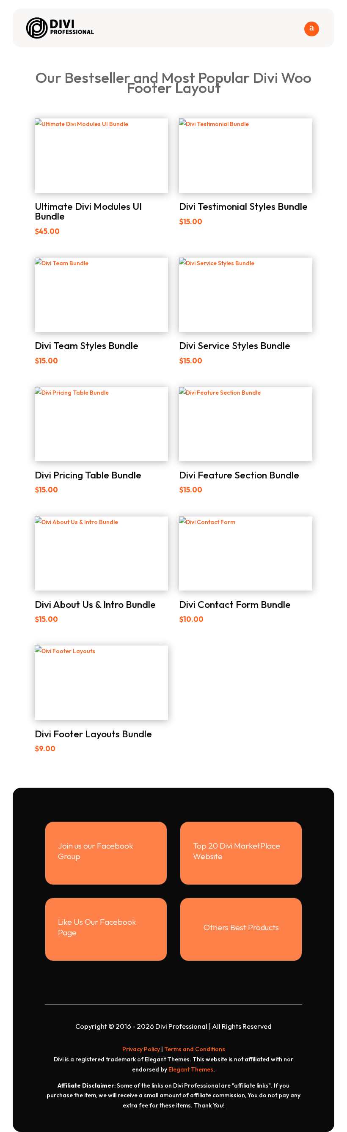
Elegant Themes (190, 1069)
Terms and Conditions (194, 1049)
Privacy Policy (141, 1049)
